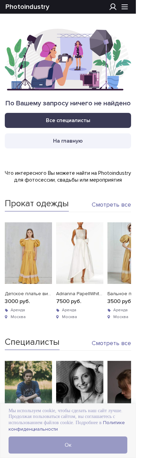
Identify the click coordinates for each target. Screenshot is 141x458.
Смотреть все (111, 204)
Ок (68, 445)
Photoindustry (27, 7)
